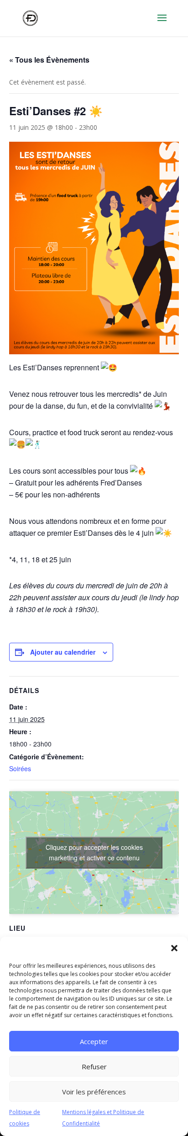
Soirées (20, 768)
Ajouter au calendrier (62, 651)
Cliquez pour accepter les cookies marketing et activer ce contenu (94, 852)
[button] (174, 948)
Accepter (94, 1041)
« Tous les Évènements (49, 59)
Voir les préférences (94, 1091)
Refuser (94, 1066)
